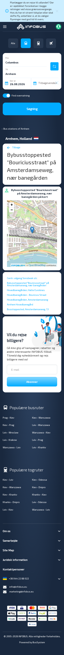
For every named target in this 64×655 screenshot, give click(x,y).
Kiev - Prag (8, 425)
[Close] (57, 11)
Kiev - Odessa (39, 479)
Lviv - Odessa (39, 502)
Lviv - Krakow (10, 439)
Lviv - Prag (37, 439)
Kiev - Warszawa (41, 417)
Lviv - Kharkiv (39, 447)
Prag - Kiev (8, 417)
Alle (13, 43)
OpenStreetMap (37, 265)
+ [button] (12, 205)
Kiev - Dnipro (39, 487)
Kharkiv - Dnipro (11, 502)
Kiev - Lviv (8, 479)
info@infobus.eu (18, 586)
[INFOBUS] (31, 26)
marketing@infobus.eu (21, 591)
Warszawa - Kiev (41, 432)
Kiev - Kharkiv (10, 494)
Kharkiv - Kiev (39, 494)
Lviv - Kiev (8, 509)
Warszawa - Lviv (11, 447)
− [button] (12, 210)
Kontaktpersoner (13, 569)
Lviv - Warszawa (41, 425)
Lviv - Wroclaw (10, 432)
